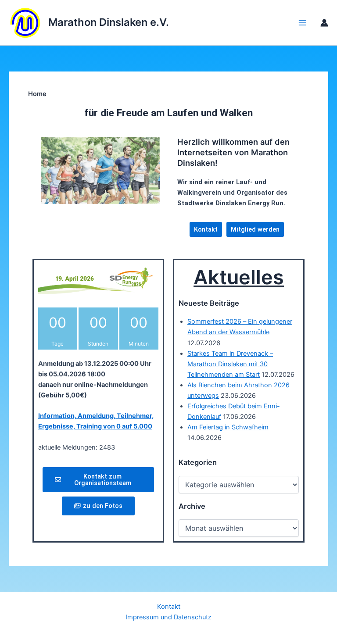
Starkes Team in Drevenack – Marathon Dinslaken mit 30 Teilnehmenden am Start (230, 364)
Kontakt (168, 607)
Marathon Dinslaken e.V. (108, 22)
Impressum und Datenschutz (168, 617)
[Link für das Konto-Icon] (324, 23)
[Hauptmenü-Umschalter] (302, 23)
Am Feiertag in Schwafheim (228, 427)
